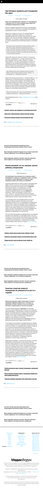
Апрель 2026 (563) (35, 440)
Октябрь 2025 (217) (35, 449)
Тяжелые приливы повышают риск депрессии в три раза (20, 379)
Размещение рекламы (21, 436)
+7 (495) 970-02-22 (35, 471)
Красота (9, 436)
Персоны (9, 438)
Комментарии (9, 446)
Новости (9, 443)
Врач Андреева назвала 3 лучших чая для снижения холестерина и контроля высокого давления (19, 158)
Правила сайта (21, 439)
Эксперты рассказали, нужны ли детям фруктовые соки (20, 236)
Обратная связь (21, 438)
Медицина (9, 434)
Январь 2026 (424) (35, 444)
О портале (21, 434)
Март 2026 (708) (35, 441)
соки (8, 245)
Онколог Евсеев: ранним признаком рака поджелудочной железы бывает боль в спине (18, 146)
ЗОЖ (9, 440)
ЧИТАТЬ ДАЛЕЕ (32, 221)
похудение (9, 122)
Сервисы (9, 444)
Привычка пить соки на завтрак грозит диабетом (18, 240)
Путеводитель (9, 433)
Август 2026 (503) (35, 434)
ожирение (11, 245)
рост (13, 383)
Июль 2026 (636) (36, 436)
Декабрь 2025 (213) (35, 446)
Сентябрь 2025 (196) (36, 450)
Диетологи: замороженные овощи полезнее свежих (19, 114)
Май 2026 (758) (36, 438)
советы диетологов (17, 122)
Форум (9, 441)
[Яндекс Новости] (21, 103)
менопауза (9, 383)
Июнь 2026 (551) (36, 437)
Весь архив (36, 453)
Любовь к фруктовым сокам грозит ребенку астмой (19, 233)
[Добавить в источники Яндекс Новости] (20, 448)
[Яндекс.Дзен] (8, 104)
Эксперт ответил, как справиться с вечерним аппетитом (20, 110)
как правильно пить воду (28, 97)
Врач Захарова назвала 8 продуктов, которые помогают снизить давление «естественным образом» (21, 152)
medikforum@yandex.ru (22, 473)
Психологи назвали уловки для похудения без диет (18, 117)
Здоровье (9, 437)
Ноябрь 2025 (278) (35, 447)
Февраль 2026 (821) (35, 443)
